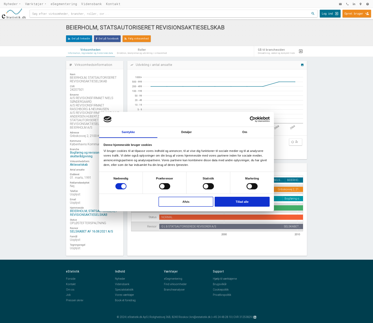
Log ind (327, 13)
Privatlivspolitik (222, 294)
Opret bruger (353, 13)
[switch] (164, 186)
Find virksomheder (175, 284)
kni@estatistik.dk (200, 317)
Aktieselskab (79, 164)
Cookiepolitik (221, 289)
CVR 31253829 (243, 317)
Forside (70, 278)
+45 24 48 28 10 (222, 317)
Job (68, 294)
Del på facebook (109, 38)
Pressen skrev (74, 300)
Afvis (185, 201)
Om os (70, 289)
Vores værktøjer (124, 294)
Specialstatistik (124, 289)
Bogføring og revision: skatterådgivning (85, 154)
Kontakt (113, 4)
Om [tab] (244, 132)
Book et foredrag (125, 300)
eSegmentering (64, 4)
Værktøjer (34, 4)
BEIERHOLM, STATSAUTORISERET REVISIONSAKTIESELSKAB (93, 213)
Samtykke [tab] (128, 132)
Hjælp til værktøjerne (225, 278)
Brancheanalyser (174, 289)
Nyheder (11, 4)
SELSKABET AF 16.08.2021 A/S (91, 231)
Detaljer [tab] (186, 132)
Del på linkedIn (81, 38)
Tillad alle (242, 201)
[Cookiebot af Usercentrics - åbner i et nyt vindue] (253, 119)
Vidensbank (91, 4)
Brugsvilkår (220, 284)
